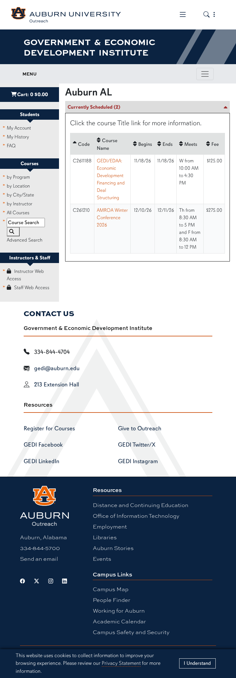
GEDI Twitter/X (136, 444)
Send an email (39, 558)
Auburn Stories (113, 548)
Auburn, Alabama (43, 537)
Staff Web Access (31, 288)
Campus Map (110, 589)
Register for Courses (49, 428)
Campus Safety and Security (131, 632)
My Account (19, 128)
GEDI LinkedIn (41, 461)
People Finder (111, 599)
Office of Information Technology (136, 515)
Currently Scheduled (94, 107)
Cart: (32, 94)
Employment (110, 526)
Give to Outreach (139, 428)
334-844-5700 (40, 548)
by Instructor (19, 204)
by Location (18, 186)
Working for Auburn (119, 610)
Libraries (105, 537)
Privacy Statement (121, 663)
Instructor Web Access (25, 275)
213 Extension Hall (56, 384)
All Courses (18, 213)
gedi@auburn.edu (57, 368)
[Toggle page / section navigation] (205, 74)
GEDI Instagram (138, 461)
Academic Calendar (119, 621)
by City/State (20, 195)
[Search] (13, 231)
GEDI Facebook (43, 444)
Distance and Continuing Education (140, 505)
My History (18, 137)
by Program (18, 177)
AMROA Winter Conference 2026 (112, 217)
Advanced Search (24, 240)
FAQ (11, 146)
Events (102, 558)
